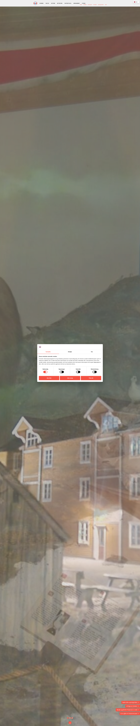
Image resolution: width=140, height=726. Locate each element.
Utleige (83, 3)
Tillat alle (91, 378)
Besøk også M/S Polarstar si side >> (128, 710)
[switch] (62, 372)
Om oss (47, 3)
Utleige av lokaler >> (132, 706)
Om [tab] (92, 351)
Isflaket (84, 4)
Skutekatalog (68, 3)
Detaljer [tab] (70, 351)
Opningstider (101, 4)
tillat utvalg (70, 378)
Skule (81, 4)
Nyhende (41, 3)
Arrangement (76, 3)
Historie (53, 3)
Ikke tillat (49, 378)
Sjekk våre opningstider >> (130, 702)
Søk (106, 4)
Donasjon (90, 4)
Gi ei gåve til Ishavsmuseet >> (130, 713)
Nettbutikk (59, 3)
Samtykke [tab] (48, 351)
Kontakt (95, 4)
